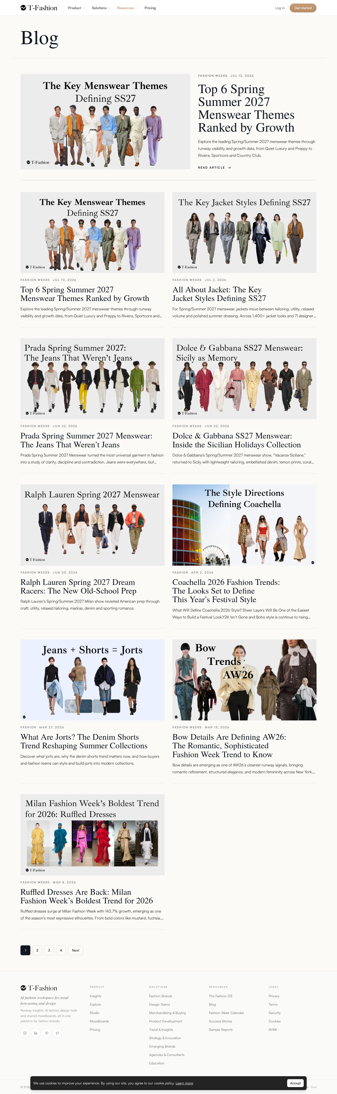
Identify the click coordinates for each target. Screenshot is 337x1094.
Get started (303, 8)
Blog (212, 1004)
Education (156, 1063)
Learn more (184, 1083)
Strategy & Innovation (165, 1038)
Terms (273, 1004)
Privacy (274, 996)
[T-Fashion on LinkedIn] (35, 1033)
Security (275, 1013)
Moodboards (99, 1021)
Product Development (165, 1021)
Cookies (275, 1021)
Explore (95, 1004)
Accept (295, 1083)
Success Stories (220, 1021)
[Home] (38, 7)
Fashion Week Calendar (226, 1013)
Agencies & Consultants (167, 1055)
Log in (280, 8)
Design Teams (159, 1004)
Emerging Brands (162, 1046)
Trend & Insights (161, 1029)
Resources (125, 8)
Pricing (95, 1029)
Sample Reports (221, 1029)
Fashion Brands (160, 996)
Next (75, 950)
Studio (94, 1013)
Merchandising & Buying (167, 1013)
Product (74, 8)
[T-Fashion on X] (57, 1033)
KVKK (273, 1029)
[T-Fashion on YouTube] (46, 1033)
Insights (95, 996)
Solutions (99, 8)
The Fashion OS (220, 996)
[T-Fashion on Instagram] (24, 1033)
